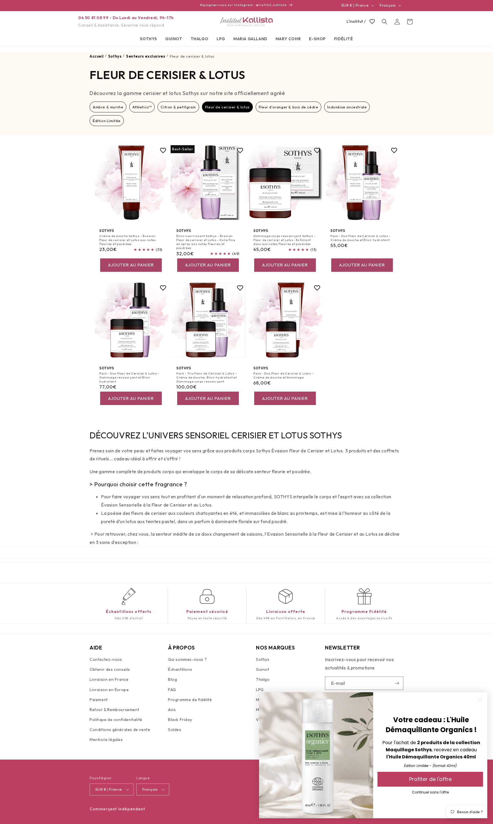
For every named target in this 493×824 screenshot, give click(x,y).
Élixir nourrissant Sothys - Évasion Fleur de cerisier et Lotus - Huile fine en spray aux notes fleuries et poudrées (205, 242)
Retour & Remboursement (114, 709)
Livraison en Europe (109, 689)
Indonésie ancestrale (347, 107)
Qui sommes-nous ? (187, 659)
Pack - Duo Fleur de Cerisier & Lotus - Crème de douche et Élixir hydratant (360, 238)
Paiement (99, 699)
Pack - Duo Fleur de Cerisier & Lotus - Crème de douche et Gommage (283, 375)
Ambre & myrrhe (108, 107)
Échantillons (180, 669)
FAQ (172, 689)
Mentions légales (106, 739)
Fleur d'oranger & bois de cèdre (288, 107)
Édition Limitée (107, 120)
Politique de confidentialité (116, 719)
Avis (172, 709)
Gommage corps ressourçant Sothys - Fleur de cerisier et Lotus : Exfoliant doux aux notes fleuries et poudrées (284, 240)
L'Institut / (356, 21)
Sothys (263, 659)
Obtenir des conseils (110, 669)
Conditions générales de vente (120, 729)
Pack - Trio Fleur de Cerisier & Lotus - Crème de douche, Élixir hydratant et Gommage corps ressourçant (206, 377)
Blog (172, 679)
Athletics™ (141, 107)
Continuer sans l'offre (430, 792)
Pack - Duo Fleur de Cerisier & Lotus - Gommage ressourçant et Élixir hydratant (129, 377)
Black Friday (180, 719)
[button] (148, 39)
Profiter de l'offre (430, 779)
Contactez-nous (106, 659)
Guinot (262, 669)
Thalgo (263, 679)
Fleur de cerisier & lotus (227, 107)
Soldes (174, 729)
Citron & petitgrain (178, 107)
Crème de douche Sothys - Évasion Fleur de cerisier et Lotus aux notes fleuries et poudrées (127, 240)
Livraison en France (109, 679)
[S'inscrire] (397, 683)
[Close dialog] (480, 699)
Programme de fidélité (190, 699)
